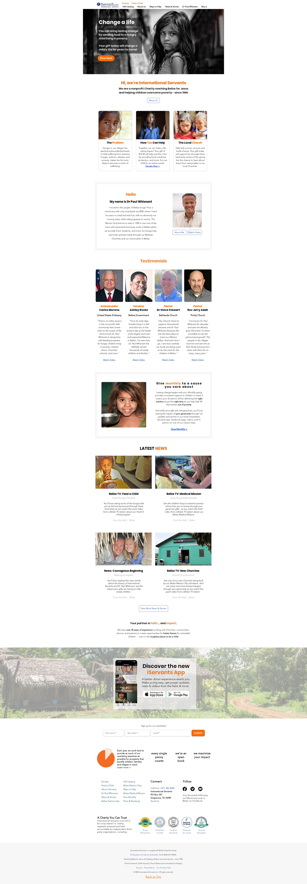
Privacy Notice (149, 868)
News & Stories (108, 797)
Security (139, 868)
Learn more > (124, 767)
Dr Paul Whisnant (109, 793)
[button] (204, 6)
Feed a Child (107, 785)
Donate (105, 781)
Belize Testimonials (110, 801)
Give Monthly (129, 797)
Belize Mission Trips (132, 785)
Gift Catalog (129, 781)
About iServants (109, 789)
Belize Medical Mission (134, 793)
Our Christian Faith (163, 868)
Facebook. (197, 801)
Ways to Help (129, 789)
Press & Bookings (131, 801)
